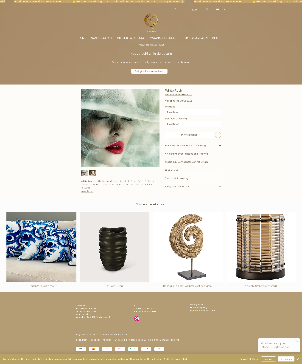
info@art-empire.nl (87, 311)
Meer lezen (87, 191)
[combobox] (193, 112)
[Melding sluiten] (297, 341)
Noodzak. (268, 359)
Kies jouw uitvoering (177, 118)
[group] (151, 250)
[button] (207, 9)
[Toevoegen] (218, 135)
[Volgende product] (300, 250)
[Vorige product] (2, 250)
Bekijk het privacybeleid (175, 359)
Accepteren (286, 359)
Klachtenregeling (199, 307)
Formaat (171, 106)
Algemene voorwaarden (202, 310)
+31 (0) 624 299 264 (86, 308)
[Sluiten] (298, 358)
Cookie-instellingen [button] (249, 359)
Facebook (95, 340)
